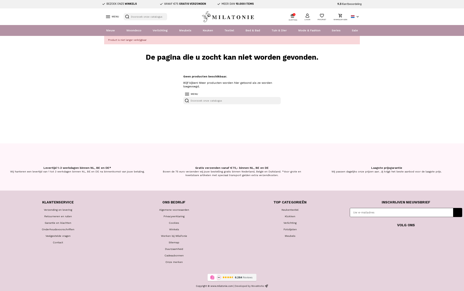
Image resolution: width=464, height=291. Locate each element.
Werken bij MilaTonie (174, 235)
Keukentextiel (290, 209)
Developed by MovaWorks (249, 286)
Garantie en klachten (58, 222)
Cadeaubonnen (174, 255)
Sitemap (174, 242)
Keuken (208, 30)
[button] (307, 16)
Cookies (174, 222)
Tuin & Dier (279, 30)
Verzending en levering (58, 209)
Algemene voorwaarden (174, 209)
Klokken (290, 216)
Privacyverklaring (174, 216)
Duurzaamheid (174, 248)
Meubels (185, 30)
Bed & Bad (252, 30)
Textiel (229, 30)
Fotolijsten (290, 229)
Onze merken (174, 262)
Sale (355, 30)
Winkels (174, 229)
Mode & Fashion (309, 30)
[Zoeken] (127, 16)
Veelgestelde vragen (58, 235)
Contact (58, 242)
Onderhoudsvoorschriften (58, 229)
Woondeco (133, 30)
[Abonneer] (457, 212)
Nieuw (110, 30)
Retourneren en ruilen (58, 216)
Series (336, 30)
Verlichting (160, 30)
